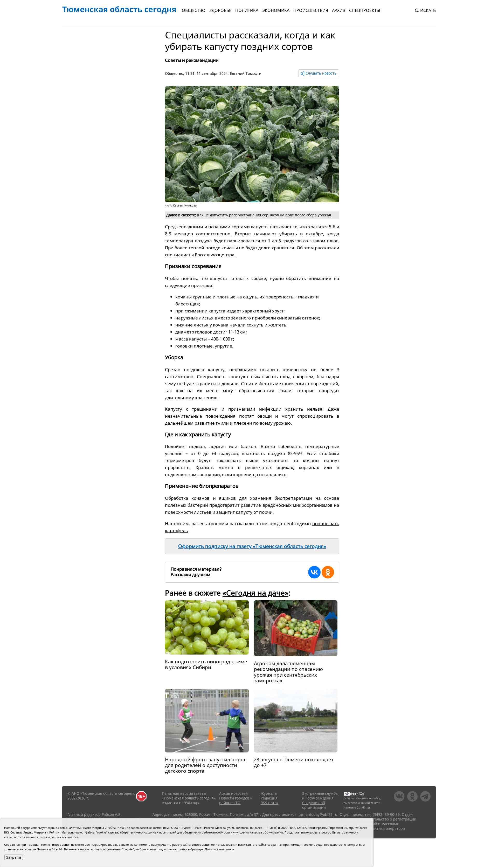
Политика (246, 10)
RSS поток (269, 802)
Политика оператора (386, 828)
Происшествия (310, 10)
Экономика (275, 10)
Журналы (269, 793)
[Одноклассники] (328, 572)
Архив (338, 10)
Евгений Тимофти (245, 73)
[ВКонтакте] (314, 572)
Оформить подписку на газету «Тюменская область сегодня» (252, 546)
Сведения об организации (314, 805)
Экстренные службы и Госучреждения (320, 796)
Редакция (269, 798)
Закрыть (13, 857)
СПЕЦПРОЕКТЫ (364, 10)
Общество (193, 10)
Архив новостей (233, 793)
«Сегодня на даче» (255, 593)
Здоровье (220, 10)
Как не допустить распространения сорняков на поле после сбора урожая (264, 214)
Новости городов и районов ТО (236, 800)
